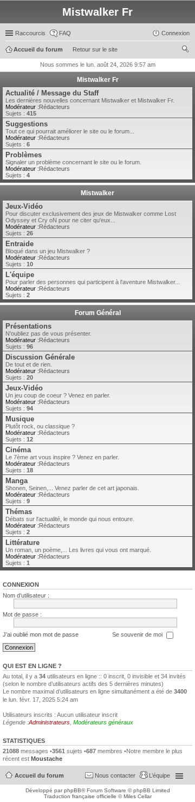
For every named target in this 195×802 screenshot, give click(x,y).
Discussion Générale (40, 357)
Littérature (22, 542)
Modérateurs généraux (103, 722)
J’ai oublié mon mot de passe (41, 634)
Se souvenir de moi (138, 634)
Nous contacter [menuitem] (115, 775)
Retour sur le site (95, 49)
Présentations (28, 326)
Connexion (21, 584)
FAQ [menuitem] (65, 33)
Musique (19, 419)
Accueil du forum (39, 775)
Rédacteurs (54, 107)
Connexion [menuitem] (175, 33)
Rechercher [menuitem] (185, 50)
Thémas (18, 512)
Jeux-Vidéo (24, 206)
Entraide (19, 244)
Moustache (46, 758)
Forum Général (98, 313)
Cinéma (18, 450)
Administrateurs (49, 722)
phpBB (72, 790)
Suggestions (26, 124)
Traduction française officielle (80, 796)
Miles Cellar (137, 796)
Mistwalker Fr (98, 80)
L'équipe (19, 275)
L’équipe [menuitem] (159, 775)
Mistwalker (97, 193)
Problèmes (23, 155)
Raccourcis (30, 33)
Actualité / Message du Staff (52, 93)
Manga (16, 481)
